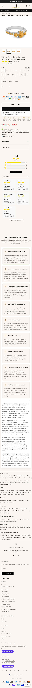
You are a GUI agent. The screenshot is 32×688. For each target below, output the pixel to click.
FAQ (3, 639)
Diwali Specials (8, 484)
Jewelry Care (5, 584)
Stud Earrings (20, 500)
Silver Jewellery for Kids (20, 480)
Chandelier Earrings (10, 502)
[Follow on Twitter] (6, 670)
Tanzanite (2, 535)
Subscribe (7, 573)
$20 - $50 (8, 13)
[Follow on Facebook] (2, 670)
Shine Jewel (7, 404)
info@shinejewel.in (10, 661)
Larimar (8, 539)
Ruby (15, 535)
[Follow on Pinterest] (14, 670)
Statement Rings (13, 490)
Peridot (20, 537)
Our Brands (5, 591)
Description (5, 141)
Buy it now (16, 109)
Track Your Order (6, 636)
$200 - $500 (3, 529)
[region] (16, 548)
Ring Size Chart (6, 604)
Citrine (29, 537)
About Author (5, 611)
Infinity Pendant (25, 510)
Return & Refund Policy (8, 586)
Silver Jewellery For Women (7, 480)
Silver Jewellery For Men (25, 477)
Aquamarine (21, 535)
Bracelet (22, 475)
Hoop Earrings (3, 500)
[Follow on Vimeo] (22, 670)
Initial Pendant (16, 510)
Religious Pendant (4, 513)
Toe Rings (27, 475)
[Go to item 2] (9, 51)
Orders (3, 631)
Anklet (7, 477)
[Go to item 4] (18, 51)
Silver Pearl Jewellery (16, 482)
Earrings (6, 475)
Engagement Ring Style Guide (9, 609)
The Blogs (4, 621)
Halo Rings (3, 492)
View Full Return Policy (9, 136)
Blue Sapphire (28, 535)
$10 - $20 (8, 527)
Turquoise (3, 539)
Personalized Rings (4, 519)
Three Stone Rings (19, 494)
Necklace (16, 475)
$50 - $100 (20, 527)
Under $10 (2, 527)
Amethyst (9, 537)
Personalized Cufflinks (11, 521)
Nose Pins (2, 477)
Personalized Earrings (15, 519)
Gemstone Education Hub (8, 601)
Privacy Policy (5, 594)
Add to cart (16, 104)
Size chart (27, 67)
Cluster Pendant (21, 508)
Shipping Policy (6, 589)
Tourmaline (15, 537)
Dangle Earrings (12, 500)
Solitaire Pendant (4, 508)
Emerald (8, 535)
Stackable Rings (4, 490)
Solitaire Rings (18, 492)
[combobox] (16, 176)
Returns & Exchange (7, 634)
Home (3, 13)
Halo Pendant (12, 508)
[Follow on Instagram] (10, 670)
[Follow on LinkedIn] (26, 670)
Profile (3, 629)
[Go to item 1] (4, 51)
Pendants (11, 475)
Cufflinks (16, 477)
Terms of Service (6, 596)
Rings (1, 475)
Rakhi (11, 477)
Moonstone (3, 537)
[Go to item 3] (13, 51)
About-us (4, 581)
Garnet (25, 537)
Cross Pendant (8, 510)
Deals (3, 619)
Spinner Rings (10, 494)
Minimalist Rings (26, 492)
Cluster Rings (10, 492)
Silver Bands (29, 490)
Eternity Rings (21, 490)
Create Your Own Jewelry (8, 599)
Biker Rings (3, 494)
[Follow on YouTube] (18, 670)
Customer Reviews (6, 606)
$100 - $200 (27, 527)
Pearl (12, 535)
